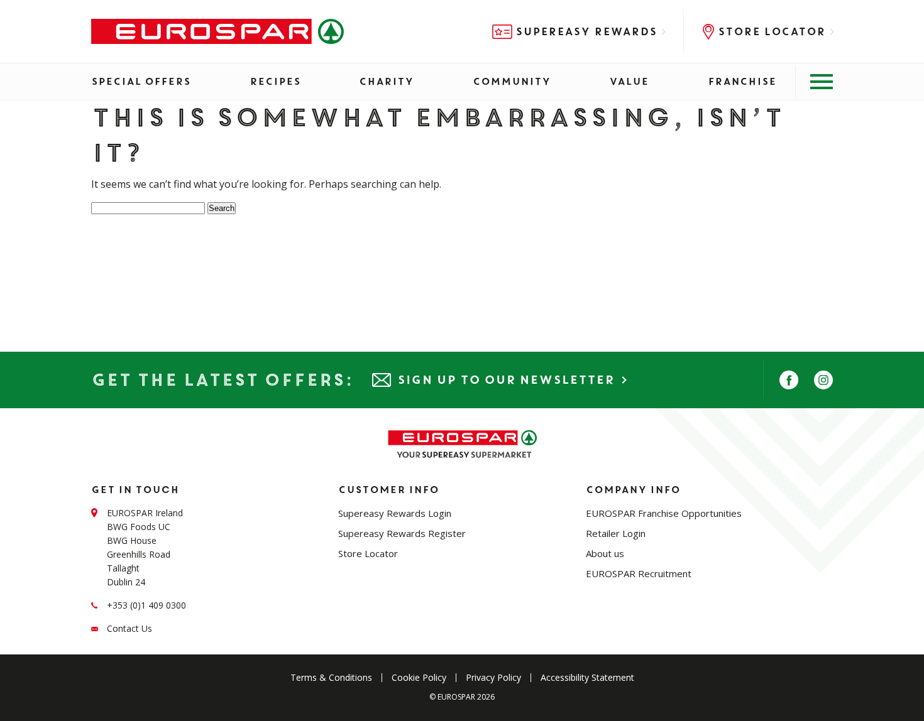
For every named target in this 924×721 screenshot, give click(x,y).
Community (512, 82)
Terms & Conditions (331, 677)
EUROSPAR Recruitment (638, 573)
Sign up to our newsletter (505, 380)
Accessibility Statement (587, 677)
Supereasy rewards (586, 31)
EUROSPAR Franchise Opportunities (664, 513)
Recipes (275, 82)
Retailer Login (616, 533)
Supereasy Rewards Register (402, 533)
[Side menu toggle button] (814, 81)
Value (629, 82)
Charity (386, 82)
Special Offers (140, 82)
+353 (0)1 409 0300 (146, 605)
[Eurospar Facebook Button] (788, 380)
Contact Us (129, 628)
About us (605, 553)
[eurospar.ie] (217, 31)
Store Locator (771, 31)
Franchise (742, 82)
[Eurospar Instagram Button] (823, 380)
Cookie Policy (419, 677)
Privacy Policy (493, 677)
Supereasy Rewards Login (394, 513)
